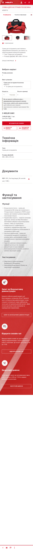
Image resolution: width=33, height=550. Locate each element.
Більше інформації (8, 60)
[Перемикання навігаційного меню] (3, 2)
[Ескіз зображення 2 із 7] (18, 37)
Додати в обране (9, 128)
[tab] (7, 14)
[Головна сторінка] (9, 2)
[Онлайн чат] (10, 548)
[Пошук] (29, 2)
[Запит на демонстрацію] (7, 548)
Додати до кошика (17, 123)
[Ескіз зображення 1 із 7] (7, 37)
